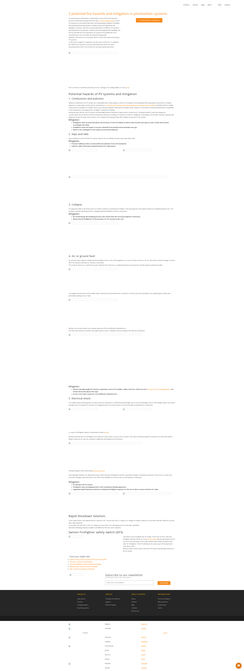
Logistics (108, 602)
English (143, 646)
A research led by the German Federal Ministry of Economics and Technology (131, 105)
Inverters (80, 602)
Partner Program (110, 605)
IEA (128, 87)
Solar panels (81, 599)
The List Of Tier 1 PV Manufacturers (159, 389)
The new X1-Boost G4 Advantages (81, 562)
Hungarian (144, 641)
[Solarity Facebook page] (119, 618)
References (135, 611)
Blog (133, 605)
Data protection (163, 602)
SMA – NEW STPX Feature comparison (82, 569)
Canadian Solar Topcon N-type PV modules (84, 566)
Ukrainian (144, 668)
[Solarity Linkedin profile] (122, 618)
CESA (106, 432)
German (143, 637)
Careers (134, 602)
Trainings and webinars (112, 599)
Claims (160, 608)
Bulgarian (144, 624)
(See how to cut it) (99, 471)
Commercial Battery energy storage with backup (85, 564)
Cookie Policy (162, 605)
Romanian (144, 663)
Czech (165, 633)
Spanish (143, 628)
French (143, 655)
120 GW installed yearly (106, 21)
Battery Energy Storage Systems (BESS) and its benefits (88, 559)
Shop (219, 5)
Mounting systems (83, 608)
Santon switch (152, 539)
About (133, 599)
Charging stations (82, 605)
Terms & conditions (164, 599)
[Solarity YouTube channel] (125, 618)
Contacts (134, 608)
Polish (143, 659)
